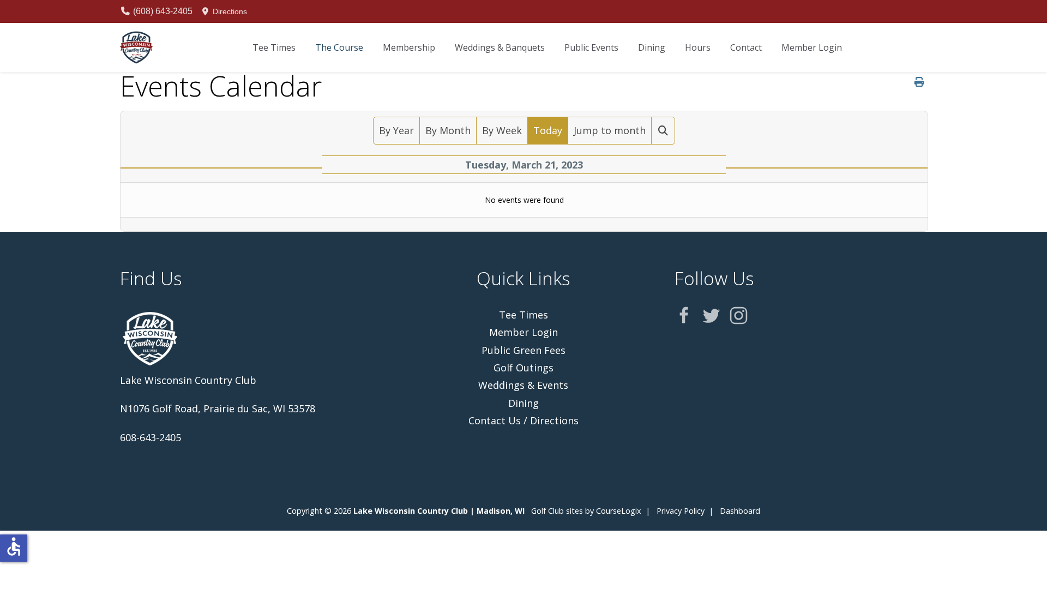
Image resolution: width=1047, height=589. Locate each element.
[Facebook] (684, 315)
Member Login (523, 332)
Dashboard (740, 511)
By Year (396, 130)
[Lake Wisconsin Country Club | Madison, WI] (136, 47)
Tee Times (523, 314)
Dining (523, 403)
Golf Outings (523, 367)
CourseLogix (618, 511)
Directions (228, 11)
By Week (502, 130)
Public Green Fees (523, 350)
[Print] (919, 81)
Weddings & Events (523, 385)
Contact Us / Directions (523, 420)
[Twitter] (711, 315)
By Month (448, 130)
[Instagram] (738, 315)
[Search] (663, 130)
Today (547, 130)
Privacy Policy (681, 511)
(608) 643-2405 (161, 11)
